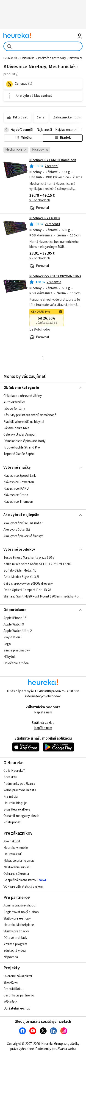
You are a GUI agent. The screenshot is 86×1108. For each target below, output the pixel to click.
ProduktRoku (12, 989)
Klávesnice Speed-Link (19, 475)
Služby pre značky (16, 931)
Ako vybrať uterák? (16, 529)
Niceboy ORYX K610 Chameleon (52, 160)
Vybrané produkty (19, 549)
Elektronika (27, 58)
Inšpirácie (10, 1002)
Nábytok (9, 656)
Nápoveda (10, 957)
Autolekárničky (14, 402)
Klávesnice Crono (15, 495)
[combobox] (43, 46)
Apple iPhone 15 (14, 618)
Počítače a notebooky (52, 58)
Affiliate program (15, 944)
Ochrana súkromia (16, 873)
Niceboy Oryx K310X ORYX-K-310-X (55, 276)
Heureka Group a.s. (54, 1043)
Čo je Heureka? (14, 770)
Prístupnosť (12, 822)
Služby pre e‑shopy (17, 918)
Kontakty (10, 777)
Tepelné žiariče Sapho (19, 454)
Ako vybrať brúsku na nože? (23, 523)
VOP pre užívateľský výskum (23, 886)
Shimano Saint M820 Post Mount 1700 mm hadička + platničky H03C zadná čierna (43, 596)
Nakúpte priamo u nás (18, 860)
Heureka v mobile (15, 847)
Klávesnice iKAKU (16, 488)
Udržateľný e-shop (16, 1008)
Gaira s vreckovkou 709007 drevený (28, 583)
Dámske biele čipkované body (24, 441)
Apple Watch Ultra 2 (17, 631)
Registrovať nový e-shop (21, 912)
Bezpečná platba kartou (20, 880)
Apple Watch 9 (13, 624)
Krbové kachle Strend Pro (21, 447)
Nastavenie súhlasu (17, 867)
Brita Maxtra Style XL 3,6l (21, 577)
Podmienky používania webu (55, 1048)
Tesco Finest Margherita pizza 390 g (28, 557)
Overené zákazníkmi (17, 976)
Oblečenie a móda (16, 663)
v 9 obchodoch (39, 258)
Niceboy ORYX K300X (44, 218)
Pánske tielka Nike (16, 428)
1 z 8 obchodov (39, 329)
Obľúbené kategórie (21, 387)
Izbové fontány (14, 409)
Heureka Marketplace (18, 925)
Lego (7, 644)
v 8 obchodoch (39, 200)
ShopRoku (10, 982)
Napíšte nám (43, 712)
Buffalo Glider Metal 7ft (19, 570)
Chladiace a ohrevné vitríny (22, 395)
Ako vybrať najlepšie (21, 515)
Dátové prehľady (15, 937)
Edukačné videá (14, 950)
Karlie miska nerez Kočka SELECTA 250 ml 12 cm (37, 564)
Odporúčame (14, 610)
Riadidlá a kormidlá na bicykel (23, 421)
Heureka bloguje (15, 803)
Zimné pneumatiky (16, 650)
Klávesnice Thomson (18, 501)
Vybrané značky (17, 467)
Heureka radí (12, 854)
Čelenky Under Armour (19, 434)
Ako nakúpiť (11, 841)
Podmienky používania (19, 783)
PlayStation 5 (12, 637)
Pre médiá (10, 796)
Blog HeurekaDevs (16, 809)
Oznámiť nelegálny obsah (21, 815)
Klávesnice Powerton (18, 482)
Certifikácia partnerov (18, 995)
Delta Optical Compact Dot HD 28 (27, 590)
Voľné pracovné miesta (19, 790)
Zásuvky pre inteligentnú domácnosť (29, 415)
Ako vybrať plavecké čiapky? (23, 536)
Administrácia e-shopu (19, 905)
